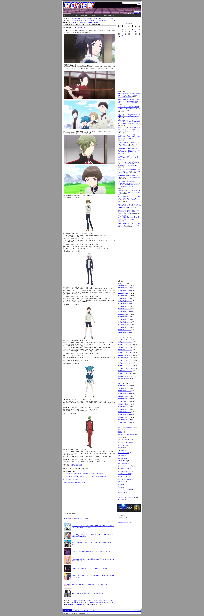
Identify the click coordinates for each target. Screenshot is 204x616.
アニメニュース (80, 604)
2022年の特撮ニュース (124, 396)
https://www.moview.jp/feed (124, 522)
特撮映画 (120, 437)
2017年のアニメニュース (125, 363)
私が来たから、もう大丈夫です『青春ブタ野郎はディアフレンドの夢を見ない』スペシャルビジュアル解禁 (129, 211)
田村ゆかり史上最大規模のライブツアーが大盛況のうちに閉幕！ (90, 568)
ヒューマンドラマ (123, 476)
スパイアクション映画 (124, 474)
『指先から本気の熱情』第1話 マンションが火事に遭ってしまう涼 (91, 551)
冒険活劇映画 (122, 458)
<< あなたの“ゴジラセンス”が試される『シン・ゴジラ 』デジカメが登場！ (93, 18)
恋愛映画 (120, 484)
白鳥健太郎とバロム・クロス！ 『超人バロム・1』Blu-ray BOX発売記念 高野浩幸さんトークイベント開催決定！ (129, 101)
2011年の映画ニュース (124, 324)
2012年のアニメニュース (125, 376)
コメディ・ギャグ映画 (124, 479)
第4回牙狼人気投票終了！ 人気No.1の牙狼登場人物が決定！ (89, 584)
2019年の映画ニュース (124, 303)
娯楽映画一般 (122, 492)
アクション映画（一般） (125, 471)
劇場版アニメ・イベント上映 (126, 434)
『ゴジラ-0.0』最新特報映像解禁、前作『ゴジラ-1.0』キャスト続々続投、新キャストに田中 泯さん (129, 171)
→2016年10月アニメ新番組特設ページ (74, 482)
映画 (65, 15)
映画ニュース (121, 283)
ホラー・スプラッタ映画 (125, 442)
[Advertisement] (76, 494)
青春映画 (120, 487)
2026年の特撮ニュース (124, 385)
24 (122, 35)
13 (132, 31)
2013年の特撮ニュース (124, 419)
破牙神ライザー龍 (109, 15)
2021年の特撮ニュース (124, 398)
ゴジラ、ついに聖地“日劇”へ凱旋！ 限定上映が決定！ (87, 593)
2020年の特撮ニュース (124, 401)
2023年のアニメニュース (125, 347)
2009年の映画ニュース (124, 330)
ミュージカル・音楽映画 (125, 489)
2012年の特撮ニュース (124, 422)
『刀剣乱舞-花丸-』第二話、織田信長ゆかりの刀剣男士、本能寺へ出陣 (84, 473)
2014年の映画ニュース (124, 316)
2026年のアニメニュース (125, 339)
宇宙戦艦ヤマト (85, 15)
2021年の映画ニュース (124, 298)
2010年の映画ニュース (124, 327)
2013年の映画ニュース (124, 319)
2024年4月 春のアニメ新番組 (80, 518)
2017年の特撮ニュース (124, 409)
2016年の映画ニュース (124, 311)
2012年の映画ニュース (124, 322)
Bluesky (75, 22)
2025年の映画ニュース (124, 288)
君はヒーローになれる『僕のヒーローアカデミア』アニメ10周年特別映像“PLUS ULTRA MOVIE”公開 (129, 205)
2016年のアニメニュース (70, 604)
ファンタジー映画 (123, 445)
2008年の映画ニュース (124, 332)
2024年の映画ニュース (124, 290)
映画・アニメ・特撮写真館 (125, 427)
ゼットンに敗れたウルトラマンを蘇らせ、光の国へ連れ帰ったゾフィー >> (93, 20)
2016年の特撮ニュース (124, 412)
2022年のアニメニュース (125, 350)
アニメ (71, 15)
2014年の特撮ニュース (124, 417)
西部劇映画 (121, 455)
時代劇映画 (121, 450)
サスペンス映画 (122, 461)
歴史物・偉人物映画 (123, 453)
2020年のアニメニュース (125, 355)
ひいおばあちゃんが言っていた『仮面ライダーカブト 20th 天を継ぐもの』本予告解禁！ (129, 157)
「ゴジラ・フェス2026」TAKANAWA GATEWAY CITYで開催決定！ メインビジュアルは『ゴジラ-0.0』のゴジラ (129, 108)
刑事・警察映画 (122, 463)
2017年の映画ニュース (124, 309)
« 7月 (122, 38)
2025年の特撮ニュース (124, 388)
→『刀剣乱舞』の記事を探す (71, 479)
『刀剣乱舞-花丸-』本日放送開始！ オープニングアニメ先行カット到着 (85, 476)
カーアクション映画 (123, 468)
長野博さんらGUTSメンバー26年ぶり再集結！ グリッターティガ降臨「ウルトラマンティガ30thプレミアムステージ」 (129, 129)
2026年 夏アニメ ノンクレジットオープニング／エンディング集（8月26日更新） (129, 192)
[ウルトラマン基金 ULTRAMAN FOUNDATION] (129, 512)
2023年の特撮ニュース (124, 393)
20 (132, 33)
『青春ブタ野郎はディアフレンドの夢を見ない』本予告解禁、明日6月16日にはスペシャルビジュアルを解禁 (129, 217)
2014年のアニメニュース (125, 371)
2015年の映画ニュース (124, 314)
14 (136, 31)
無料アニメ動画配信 (123, 378)
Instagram (89, 22)
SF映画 (120, 432)
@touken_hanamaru (76, 465)
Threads (80, 22)
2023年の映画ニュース (124, 293)
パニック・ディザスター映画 (126, 439)
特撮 (77, 15)
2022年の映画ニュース (124, 295)
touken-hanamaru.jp (76, 464)
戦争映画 (120, 447)
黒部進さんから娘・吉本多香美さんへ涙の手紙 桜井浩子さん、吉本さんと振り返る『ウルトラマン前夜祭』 (129, 136)
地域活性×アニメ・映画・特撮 (126, 497)
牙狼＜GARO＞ (96, 15)
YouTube (95, 22)
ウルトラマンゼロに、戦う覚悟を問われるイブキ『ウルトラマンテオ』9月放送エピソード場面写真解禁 (129, 95)
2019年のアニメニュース (125, 357)
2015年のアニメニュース (125, 368)
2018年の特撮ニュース (124, 406)
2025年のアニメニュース (125, 342)
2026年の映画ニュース (124, 285)
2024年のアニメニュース (125, 344)
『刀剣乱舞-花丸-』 (81, 27)
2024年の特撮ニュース (124, 391)
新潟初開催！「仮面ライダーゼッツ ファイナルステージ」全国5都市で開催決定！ (129, 177)
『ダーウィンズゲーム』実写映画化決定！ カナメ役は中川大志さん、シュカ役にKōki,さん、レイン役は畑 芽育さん (129, 163)
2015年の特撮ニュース (124, 414)
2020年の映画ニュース (124, 301)
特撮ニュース (121, 383)
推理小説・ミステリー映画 (125, 466)
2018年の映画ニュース (124, 306)
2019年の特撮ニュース (124, 404)
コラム (119, 430)
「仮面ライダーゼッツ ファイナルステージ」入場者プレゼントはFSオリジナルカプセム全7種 (129, 144)
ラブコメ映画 (122, 482)
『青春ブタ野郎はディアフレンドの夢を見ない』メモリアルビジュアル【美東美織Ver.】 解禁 (129, 225)
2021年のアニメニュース (125, 352)
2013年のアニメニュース (125, 373)
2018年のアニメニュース (125, 360)
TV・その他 (121, 499)
